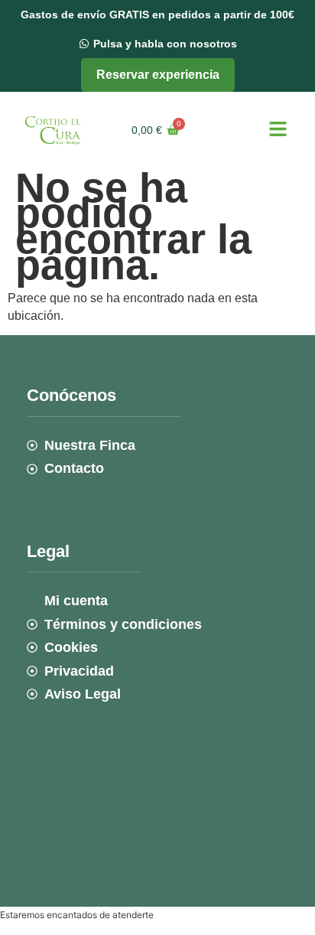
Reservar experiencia (157, 74)
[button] (277, 130)
